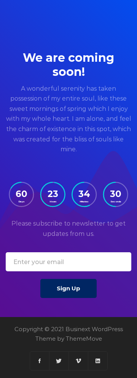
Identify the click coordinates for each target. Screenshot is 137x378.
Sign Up (68, 288)
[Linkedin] (97, 361)
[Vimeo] (78, 361)
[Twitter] (59, 361)
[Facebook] (39, 361)
